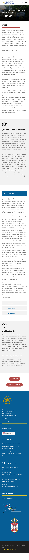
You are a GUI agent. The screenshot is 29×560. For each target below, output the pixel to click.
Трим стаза (5, 477)
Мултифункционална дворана (10, 486)
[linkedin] (7, 549)
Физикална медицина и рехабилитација (13, 451)
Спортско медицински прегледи (11, 444)
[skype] (10, 549)
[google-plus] (5, 549)
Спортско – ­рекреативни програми (11, 453)
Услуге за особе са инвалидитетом (11, 456)
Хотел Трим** (5, 484)
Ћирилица (5, 498)
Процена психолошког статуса (10, 446)
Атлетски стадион (7, 472)
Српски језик (9, 433)
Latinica (11, 498)
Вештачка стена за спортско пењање (12, 474)
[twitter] (12, 549)
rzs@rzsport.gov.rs (6, 421)
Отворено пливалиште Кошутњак (11, 479)
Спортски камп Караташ (8, 481)
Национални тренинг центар (10, 467)
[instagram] (15, 549)
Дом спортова (6, 470)
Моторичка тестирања (8, 448)
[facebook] (2, 549)
